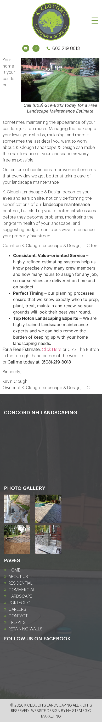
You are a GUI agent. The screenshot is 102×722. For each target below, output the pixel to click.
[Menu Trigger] (95, 20)
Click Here (51, 350)
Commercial (21, 590)
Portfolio (19, 603)
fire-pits (17, 622)
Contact (18, 616)
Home (14, 570)
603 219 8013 (66, 48)
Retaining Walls (25, 629)
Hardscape (20, 596)
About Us (18, 577)
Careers (17, 609)
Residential (20, 583)
